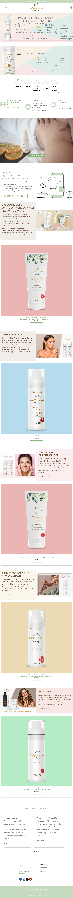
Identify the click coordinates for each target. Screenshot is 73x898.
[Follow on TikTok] (27, 879)
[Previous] (1, 286)
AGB (58, 893)
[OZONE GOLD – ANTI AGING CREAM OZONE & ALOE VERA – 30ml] (36, 398)
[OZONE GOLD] (36, 7)
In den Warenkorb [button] (36, 323)
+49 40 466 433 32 (32, 1)
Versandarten (32, 893)
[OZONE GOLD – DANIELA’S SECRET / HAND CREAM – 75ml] (36, 280)
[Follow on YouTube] (30, 879)
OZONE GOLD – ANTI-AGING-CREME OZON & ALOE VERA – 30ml (36, 437)
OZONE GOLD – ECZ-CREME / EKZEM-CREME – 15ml (36, 676)
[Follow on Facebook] (20, 879)
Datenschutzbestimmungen (47, 893)
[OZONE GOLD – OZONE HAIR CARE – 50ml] (36, 751)
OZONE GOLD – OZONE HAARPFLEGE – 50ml (36, 789)
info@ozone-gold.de (42, 1)
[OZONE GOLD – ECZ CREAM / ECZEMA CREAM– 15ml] (36, 637)
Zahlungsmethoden (20, 893)
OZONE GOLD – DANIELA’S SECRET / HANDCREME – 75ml (36, 319)
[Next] (71, 286)
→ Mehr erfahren (8, 356)
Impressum (9, 893)
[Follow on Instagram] (24, 879)
